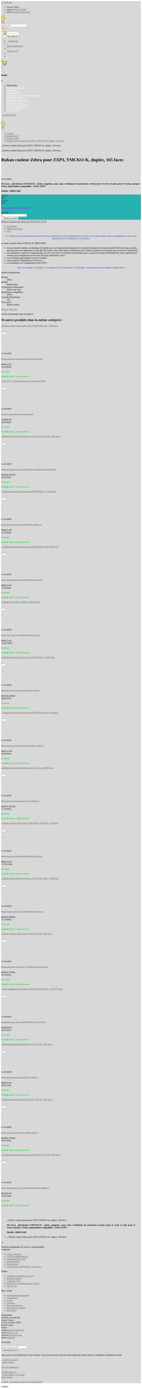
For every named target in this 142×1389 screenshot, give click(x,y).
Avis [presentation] (9, 231)
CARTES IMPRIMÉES (17, 1256)
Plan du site (12, 1286)
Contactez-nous (15, 1335)
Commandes (12, 1298)
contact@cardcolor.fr (21, 12)
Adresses (11, 1303)
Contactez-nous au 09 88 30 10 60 (24, 221)
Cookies (4, 1386)
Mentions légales (14, 1278)
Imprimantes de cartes (16, 1259)
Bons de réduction (15, 1305)
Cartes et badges (14, 1254)
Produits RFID (13, 1261)
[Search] (3, 29)
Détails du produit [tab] (14, 229)
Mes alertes (12, 1310)
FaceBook (10, 1337)
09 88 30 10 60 (19, 9)
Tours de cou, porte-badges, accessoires (24, 1266)
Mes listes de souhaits (16, 1308)
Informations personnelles (18, 1295)
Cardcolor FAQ (13, 1281)
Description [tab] (12, 226)
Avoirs (9, 1300)
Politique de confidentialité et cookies (23, 1283)
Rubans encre (13, 1264)
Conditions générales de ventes (20, 1276)
